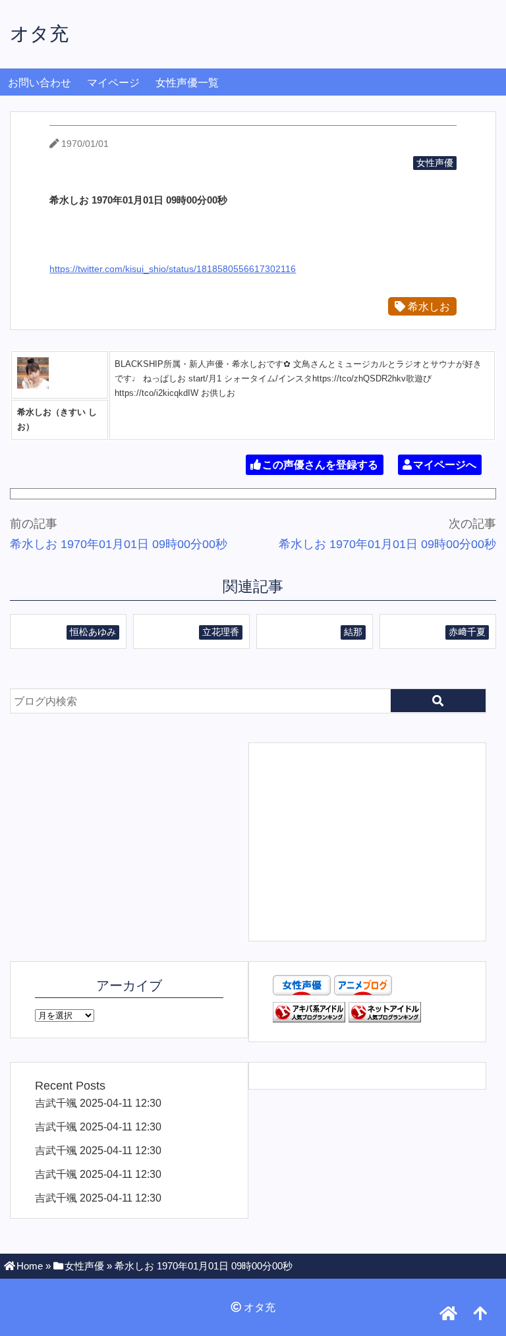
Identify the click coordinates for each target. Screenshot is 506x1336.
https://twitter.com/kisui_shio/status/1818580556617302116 (172, 269)
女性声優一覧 (187, 82)
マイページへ (444, 464)
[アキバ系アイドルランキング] (309, 1018)
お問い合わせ (39, 82)
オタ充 (39, 33)
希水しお (427, 306)
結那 (353, 631)
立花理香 (220, 631)
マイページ (113, 82)
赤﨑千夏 (467, 631)
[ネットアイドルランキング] (385, 1018)
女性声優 (434, 162)
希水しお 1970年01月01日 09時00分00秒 (118, 544)
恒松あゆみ (93, 631)
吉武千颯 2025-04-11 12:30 (98, 1103)
